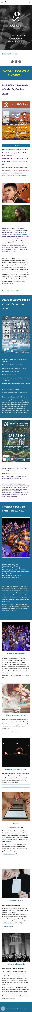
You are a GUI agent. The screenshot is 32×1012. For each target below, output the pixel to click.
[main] (16, 38)
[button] (2, 2)
